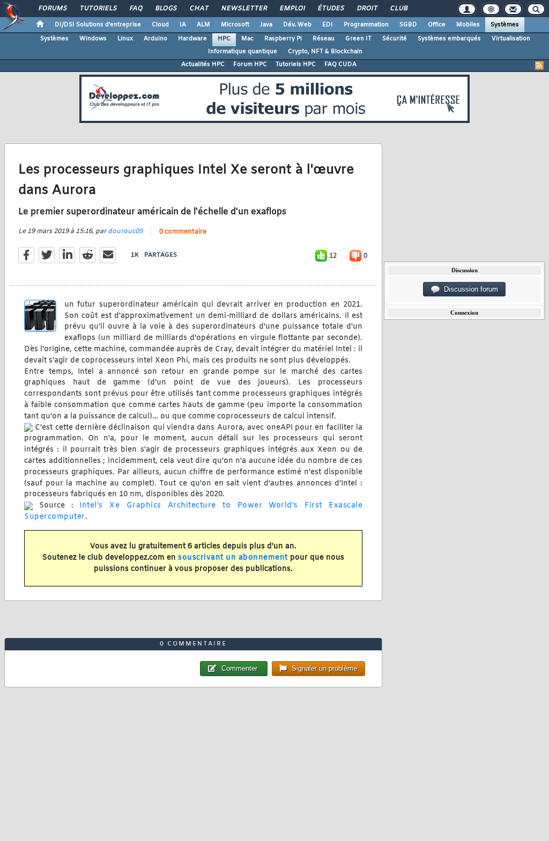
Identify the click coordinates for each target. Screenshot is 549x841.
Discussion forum (469, 289)
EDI (327, 24)
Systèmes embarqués (449, 38)
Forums (52, 8)
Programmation (366, 24)
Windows (93, 38)
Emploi (292, 8)
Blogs (165, 8)
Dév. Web (297, 24)
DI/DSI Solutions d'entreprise (98, 24)
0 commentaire (182, 232)
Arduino (155, 38)
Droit (366, 8)
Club (398, 8)
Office (437, 24)
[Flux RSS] (539, 65)
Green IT (358, 38)
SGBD (408, 24)
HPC (224, 38)
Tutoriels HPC (296, 64)
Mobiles (468, 24)
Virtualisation (511, 38)
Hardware (192, 38)
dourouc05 (125, 231)
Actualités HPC (203, 64)
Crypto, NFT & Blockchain (325, 51)
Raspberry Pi (283, 38)
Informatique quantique (242, 51)
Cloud (160, 24)
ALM (203, 24)
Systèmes (505, 24)
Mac (247, 38)
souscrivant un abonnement (233, 558)
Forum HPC (250, 64)
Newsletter (244, 8)
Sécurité (394, 38)
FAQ (135, 8)
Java (266, 24)
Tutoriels (97, 8)
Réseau (324, 38)
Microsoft (235, 24)
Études (330, 8)
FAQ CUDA (340, 64)
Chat (198, 8)
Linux (125, 38)
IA (183, 24)
